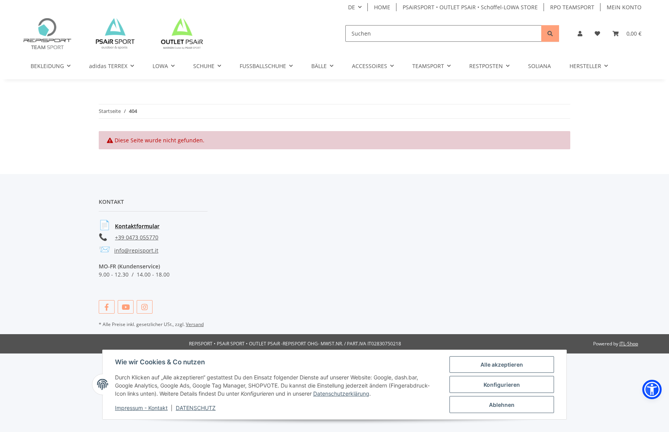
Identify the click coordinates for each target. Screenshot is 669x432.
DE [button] (351, 7)
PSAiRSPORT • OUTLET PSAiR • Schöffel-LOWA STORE (470, 7)
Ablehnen (502, 404)
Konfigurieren (502, 384)
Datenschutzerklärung (341, 393)
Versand (195, 324)
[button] (579, 33)
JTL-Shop (628, 343)
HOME (382, 7)
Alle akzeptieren (501, 364)
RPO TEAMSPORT (572, 7)
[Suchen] (550, 33)
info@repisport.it (136, 250)
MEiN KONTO (624, 7)
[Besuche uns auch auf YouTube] (126, 307)
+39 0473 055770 (136, 237)
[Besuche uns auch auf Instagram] (145, 307)
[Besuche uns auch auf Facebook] (107, 307)
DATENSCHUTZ (196, 408)
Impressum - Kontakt (141, 408)
